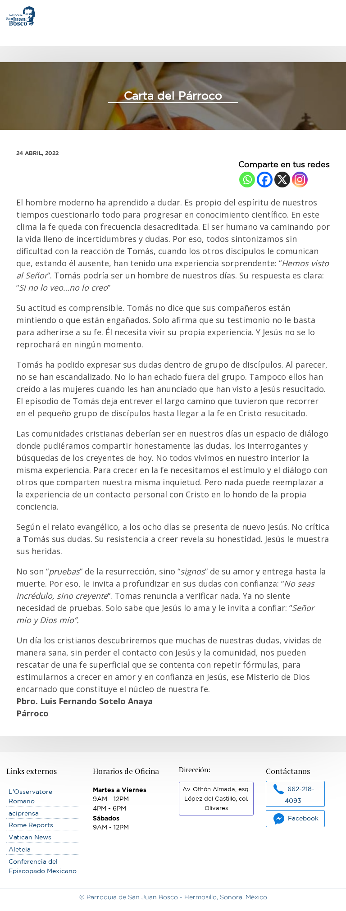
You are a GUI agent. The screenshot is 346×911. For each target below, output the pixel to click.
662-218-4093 (299, 794)
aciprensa (24, 813)
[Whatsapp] (247, 179)
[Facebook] (265, 179)
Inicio (14, 10)
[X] (282, 179)
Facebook (303, 818)
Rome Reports (31, 825)
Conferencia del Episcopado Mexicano (43, 866)
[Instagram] (300, 179)
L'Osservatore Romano (30, 796)
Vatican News (30, 837)
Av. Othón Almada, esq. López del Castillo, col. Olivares (216, 798)
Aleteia (20, 849)
